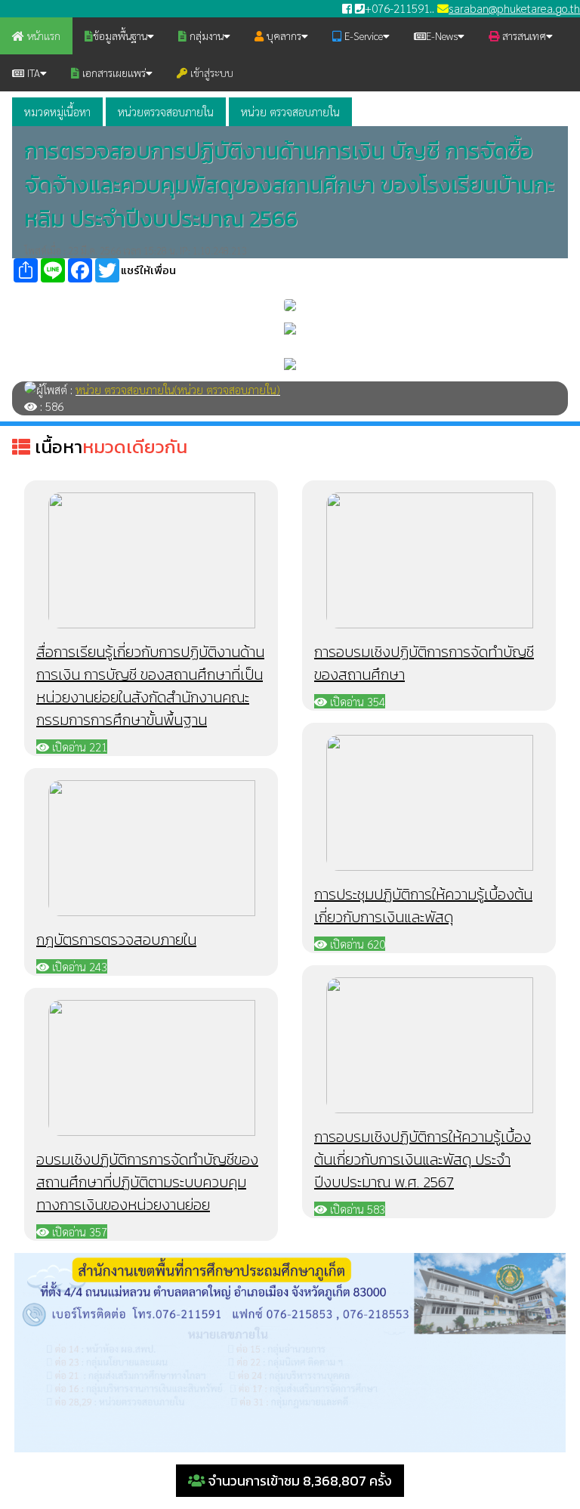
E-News (442, 35)
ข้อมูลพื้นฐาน (120, 35)
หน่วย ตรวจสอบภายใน (290, 111)
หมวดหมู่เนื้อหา (57, 111)
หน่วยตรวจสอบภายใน (166, 111)
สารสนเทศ (522, 35)
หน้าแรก (42, 35)
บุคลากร (282, 35)
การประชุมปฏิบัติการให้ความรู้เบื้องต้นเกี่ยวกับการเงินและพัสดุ (423, 905)
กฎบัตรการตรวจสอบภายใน (116, 939)
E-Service (362, 35)
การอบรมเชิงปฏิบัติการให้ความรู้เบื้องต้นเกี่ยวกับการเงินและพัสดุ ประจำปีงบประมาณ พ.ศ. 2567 (422, 1159)
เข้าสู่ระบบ (210, 72)
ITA (32, 72)
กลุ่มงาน (205, 35)
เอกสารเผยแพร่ (112, 72)
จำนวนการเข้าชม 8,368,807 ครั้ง (298, 1480)
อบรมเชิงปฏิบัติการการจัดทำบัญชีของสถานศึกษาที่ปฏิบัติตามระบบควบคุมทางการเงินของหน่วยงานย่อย (147, 1182)
